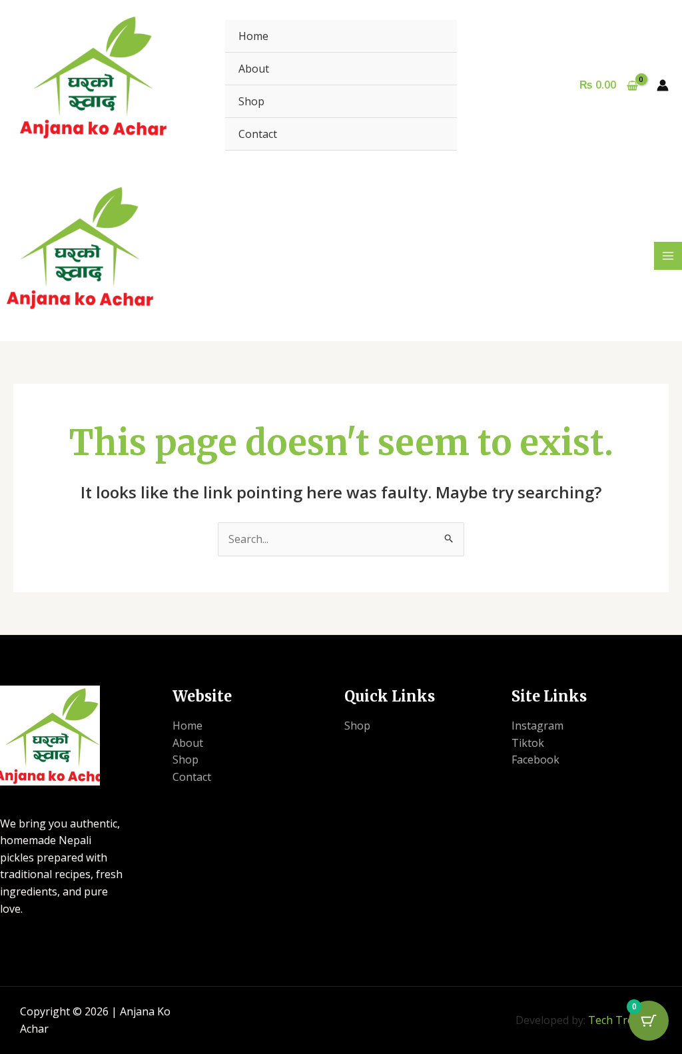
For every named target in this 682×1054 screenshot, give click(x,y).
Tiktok (528, 743)
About (253, 68)
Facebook (535, 759)
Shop (251, 101)
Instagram (537, 725)
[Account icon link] (663, 85)
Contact (257, 134)
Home (253, 36)
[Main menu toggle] (668, 256)
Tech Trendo (620, 1020)
